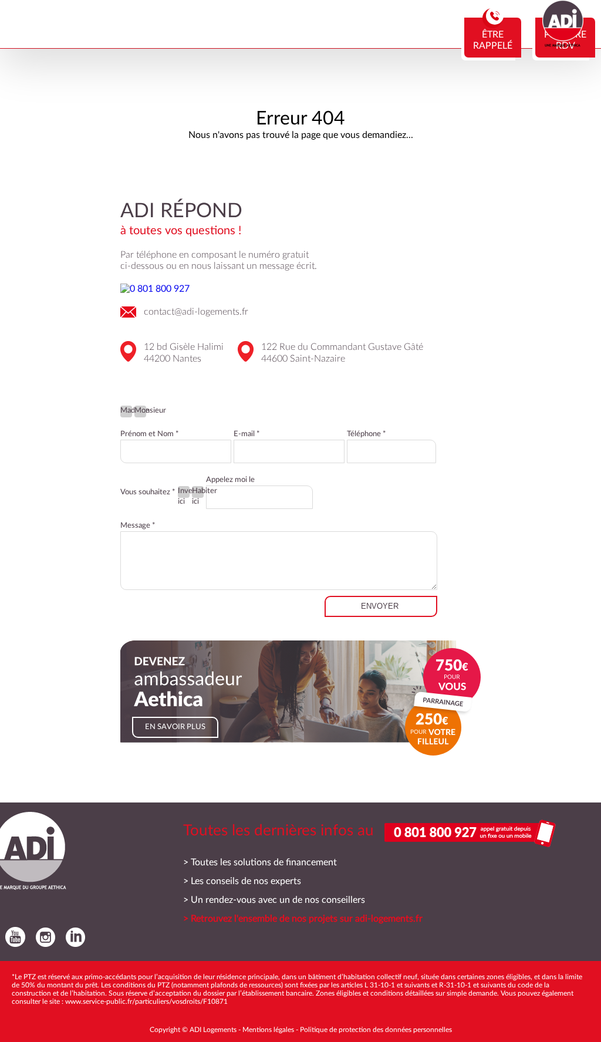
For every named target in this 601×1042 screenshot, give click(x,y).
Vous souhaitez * (147, 492)
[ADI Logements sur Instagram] (42, 937)
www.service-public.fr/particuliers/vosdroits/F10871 (146, 1001)
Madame (126, 410)
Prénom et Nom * (149, 434)
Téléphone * (366, 434)
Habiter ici (198, 492)
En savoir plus (175, 727)
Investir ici (184, 492)
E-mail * (247, 434)
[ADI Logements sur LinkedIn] (72, 937)
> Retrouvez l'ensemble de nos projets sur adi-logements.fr (303, 918)
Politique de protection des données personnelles (376, 1029)
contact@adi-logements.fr (196, 311)
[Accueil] (562, 44)
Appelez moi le (230, 480)
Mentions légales (268, 1029)
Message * (138, 526)
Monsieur (140, 410)
